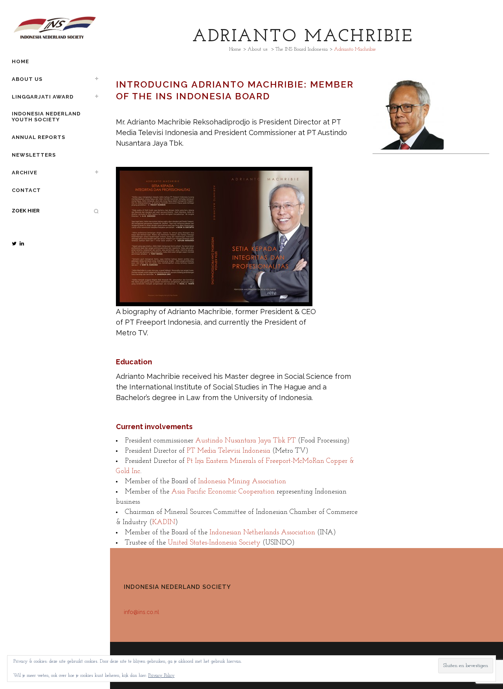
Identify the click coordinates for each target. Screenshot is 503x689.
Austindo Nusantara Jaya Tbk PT (245, 440)
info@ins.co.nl (141, 612)
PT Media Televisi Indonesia (228, 451)
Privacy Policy (161, 675)
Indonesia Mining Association (242, 481)
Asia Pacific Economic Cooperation (223, 491)
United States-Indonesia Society (214, 542)
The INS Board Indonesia (301, 49)
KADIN (163, 522)
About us (258, 49)
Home (235, 49)
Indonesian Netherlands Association (262, 532)
